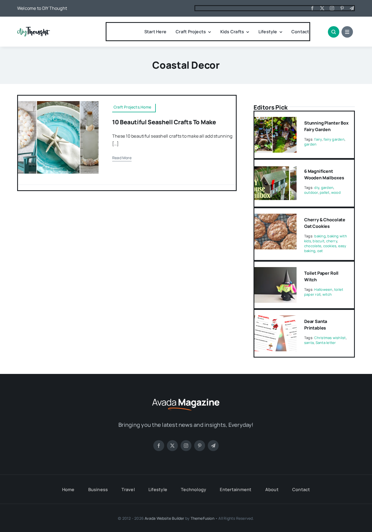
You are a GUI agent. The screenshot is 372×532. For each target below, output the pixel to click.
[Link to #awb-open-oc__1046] (333, 32)
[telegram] (352, 8)
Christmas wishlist (330, 337)
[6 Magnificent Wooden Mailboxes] (275, 169)
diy (316, 187)
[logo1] (33, 29)
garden (310, 144)
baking (319, 236)
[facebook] (312, 8)
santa (309, 342)
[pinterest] (342, 8)
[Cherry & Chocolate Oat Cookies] (275, 217)
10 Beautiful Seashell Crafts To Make (164, 122)
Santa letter (326, 342)
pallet (324, 192)
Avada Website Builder (164, 518)
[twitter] (322, 8)
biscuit (318, 240)
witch (327, 294)
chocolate (312, 245)
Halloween (323, 289)
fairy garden (334, 139)
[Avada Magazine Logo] (186, 398)
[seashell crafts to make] (58, 103)
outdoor (311, 192)
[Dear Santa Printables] (275, 319)
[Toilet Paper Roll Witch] (275, 271)
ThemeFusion (202, 518)
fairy (318, 139)
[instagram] (332, 8)
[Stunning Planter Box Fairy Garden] (275, 121)
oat (320, 250)
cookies (330, 245)
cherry (331, 240)
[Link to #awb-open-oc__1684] (347, 32)
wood (336, 192)
